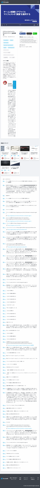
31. (5, 313)
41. (5, 347)
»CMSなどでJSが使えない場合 (28, 36)
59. (5, 414)
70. (5, 459)
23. (5, 290)
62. (5, 425)
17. (5, 262)
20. (5, 279)
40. (5, 342)
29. (5, 308)
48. (5, 370)
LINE (35, 33)
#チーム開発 (12, 57)
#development (11, 47)
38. (5, 336)
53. (5, 385)
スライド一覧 (14, 84)
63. (5, 430)
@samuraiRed (10, 86)
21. (5, 282)
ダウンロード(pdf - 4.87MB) (26, 46)
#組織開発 (6, 57)
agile (5, 155)
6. (4, 205)
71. (5, 462)
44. (5, 358)
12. (5, 231)
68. (5, 453)
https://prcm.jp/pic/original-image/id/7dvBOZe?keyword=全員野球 (21, 345)
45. (5, 361)
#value (11, 40)
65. (5, 442)
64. (5, 437)
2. (4, 185)
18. (5, 269)
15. (5, 249)
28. (5, 305)
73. (5, 468)
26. (5, 299)
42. (5, 353)
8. (4, 212)
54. (5, 388)
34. (5, 322)
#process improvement (8, 45)
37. (5, 333)
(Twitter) (29, 33)
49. (5, 373)
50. (5, 377)
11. (5, 227)
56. (5, 405)
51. (5, 380)
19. (5, 274)
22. (5, 285)
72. (5, 465)
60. (5, 417)
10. (5, 223)
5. (4, 201)
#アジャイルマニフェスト (8, 55)
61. (5, 422)
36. (5, 330)
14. (5, 243)
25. (5, 296)
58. (5, 411)
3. (4, 195)
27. (5, 302)
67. (5, 450)
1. (4, 181)
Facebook (23, 33)
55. (5, 392)
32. (5, 316)
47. (5, 367)
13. (5, 237)
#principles (6, 42)
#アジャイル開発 (7, 52)
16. (5, 255)
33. (5, 319)
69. (5, 456)
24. (5, 293)
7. (4, 209)
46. (5, 364)
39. (5, 339)
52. (5, 383)
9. (4, 218)
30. (5, 310)
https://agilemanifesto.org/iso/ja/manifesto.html (17, 229)
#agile (5, 47)
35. (5, 325)
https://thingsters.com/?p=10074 (14, 225)
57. (5, 408)
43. (5, 355)
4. (4, 198)
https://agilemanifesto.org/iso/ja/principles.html (17, 246)
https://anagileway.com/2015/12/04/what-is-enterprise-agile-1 (19, 215)
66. (5, 445)
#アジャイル (6, 50)
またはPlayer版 (29, 34)
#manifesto (6, 40)
